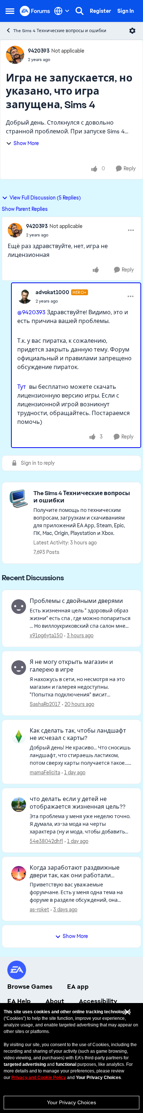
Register (100, 11)
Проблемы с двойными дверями (76, 601)
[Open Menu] (132, 31)
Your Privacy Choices (71, 1102)
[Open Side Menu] (10, 10)
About (54, 1001)
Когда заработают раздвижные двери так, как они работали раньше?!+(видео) (75, 872)
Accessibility (98, 1001)
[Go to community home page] (35, 11)
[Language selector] (62, 11)
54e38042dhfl (46, 841)
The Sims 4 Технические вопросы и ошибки (59, 31)
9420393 (39, 51)
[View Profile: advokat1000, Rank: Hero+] (24, 296)
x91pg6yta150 (46, 635)
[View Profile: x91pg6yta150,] (18, 606)
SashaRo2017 (45, 704)
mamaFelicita (45, 772)
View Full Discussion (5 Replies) (45, 197)
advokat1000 (52, 292)
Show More (26, 143)
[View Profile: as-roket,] (18, 873)
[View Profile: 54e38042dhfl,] (18, 804)
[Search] (79, 11)
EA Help (19, 1001)
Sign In (125, 11)
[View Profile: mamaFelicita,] (18, 736)
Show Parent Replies (25, 209)
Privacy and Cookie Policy (38, 1077)
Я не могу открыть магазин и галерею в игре (71, 665)
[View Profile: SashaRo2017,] (18, 667)
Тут (21, 387)
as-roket (39, 909)
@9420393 (31, 312)
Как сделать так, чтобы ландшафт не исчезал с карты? (78, 734)
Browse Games (29, 987)
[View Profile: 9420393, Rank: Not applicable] (15, 55)
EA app (78, 987)
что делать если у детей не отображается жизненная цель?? (77, 802)
